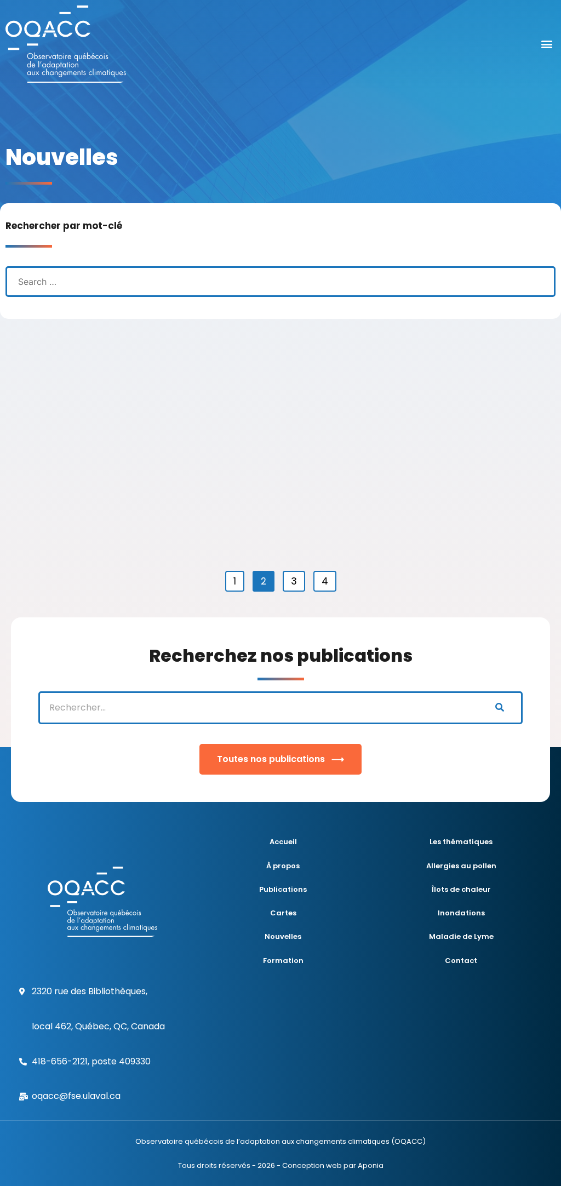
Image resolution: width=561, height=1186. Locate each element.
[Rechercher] (499, 708)
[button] (546, 44)
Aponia (370, 1165)
